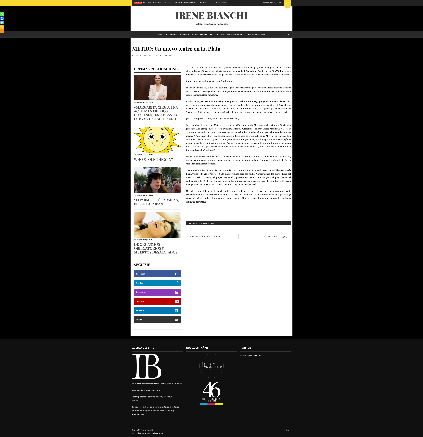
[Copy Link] (2, 27)
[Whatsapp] (2, 14)
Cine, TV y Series (217, 34)
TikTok (139, 320)
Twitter (139, 283)
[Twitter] (2, 22)
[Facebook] (2, 18)
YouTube (140, 301)
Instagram (141, 292)
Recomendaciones (235, 34)
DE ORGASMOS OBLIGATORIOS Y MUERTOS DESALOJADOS (221, 3)
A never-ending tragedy (275, 236)
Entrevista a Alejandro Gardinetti (205, 236)
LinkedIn (140, 310)
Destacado (203, 223)
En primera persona (256, 34)
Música (203, 34)
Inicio (160, 34)
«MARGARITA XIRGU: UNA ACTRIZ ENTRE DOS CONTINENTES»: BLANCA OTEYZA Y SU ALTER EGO (156, 113)
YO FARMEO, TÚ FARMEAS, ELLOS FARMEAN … (164, 3)
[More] (2, 31)
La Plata (211, 223)
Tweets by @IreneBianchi (251, 355)
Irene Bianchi (211, 15)
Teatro (194, 34)
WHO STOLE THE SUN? (153, 159)
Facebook (140, 274)
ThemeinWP (142, 433)
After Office (171, 34)
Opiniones (184, 34)
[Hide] (1, 35)
